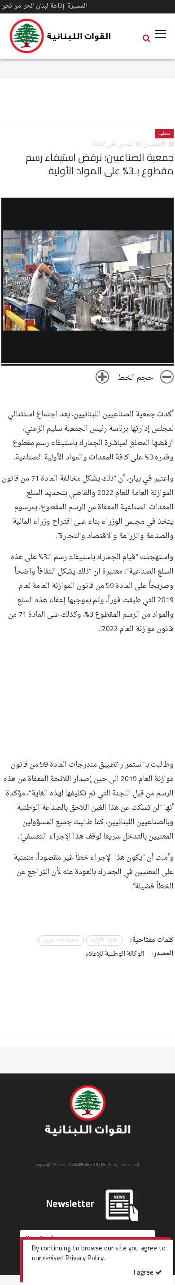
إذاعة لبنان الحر (44, 6)
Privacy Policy (85, 1259)
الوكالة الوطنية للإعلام (114, 954)
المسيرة (77, 6)
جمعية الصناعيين (61, 940)
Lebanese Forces (60, 36)
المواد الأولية (104, 940)
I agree (144, 1273)
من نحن (11, 6)
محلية (164, 133)
